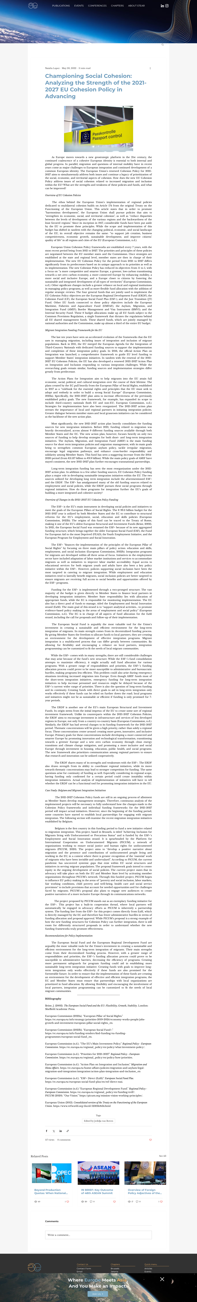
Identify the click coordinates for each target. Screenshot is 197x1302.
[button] (162, 1279)
